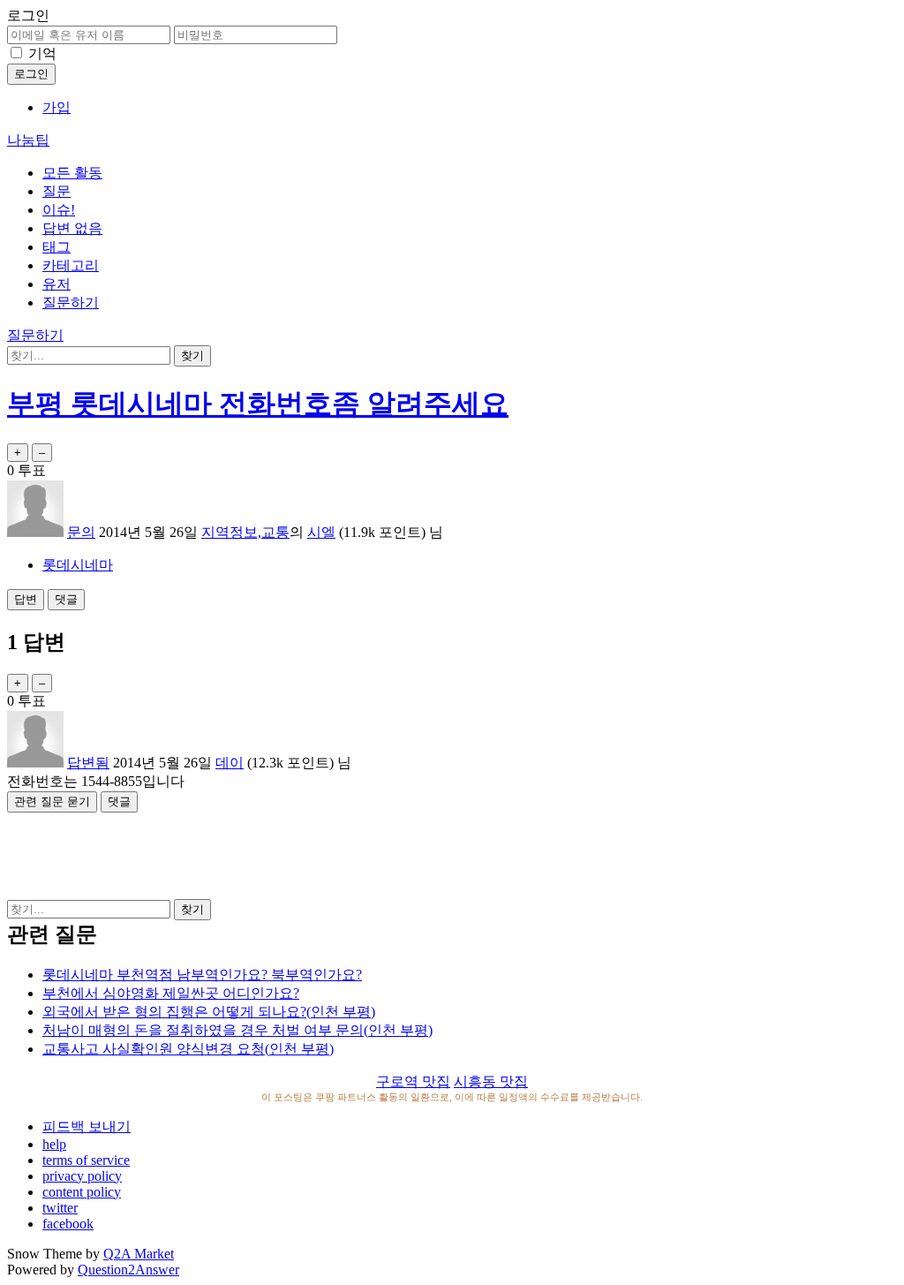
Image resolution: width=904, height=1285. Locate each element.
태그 (56, 246)
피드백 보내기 (86, 1126)
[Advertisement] (452, 852)
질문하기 (70, 302)
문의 (81, 532)
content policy (81, 1191)
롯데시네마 (77, 564)
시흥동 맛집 (491, 1081)
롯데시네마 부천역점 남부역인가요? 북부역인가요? (202, 974)
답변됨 (88, 762)
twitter (60, 1207)
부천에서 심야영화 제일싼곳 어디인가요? (170, 993)
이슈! (58, 209)
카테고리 (70, 265)
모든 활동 (72, 172)
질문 (56, 191)
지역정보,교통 (245, 532)
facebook (68, 1223)
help (54, 1144)
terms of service (86, 1160)
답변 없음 (72, 228)
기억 (42, 53)
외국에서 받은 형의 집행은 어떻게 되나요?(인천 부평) (208, 1011)
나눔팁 (28, 139)
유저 (56, 283)
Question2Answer (128, 1269)
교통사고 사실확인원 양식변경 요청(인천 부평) (188, 1048)
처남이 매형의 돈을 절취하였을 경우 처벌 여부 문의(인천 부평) (237, 1030)
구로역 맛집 (413, 1081)
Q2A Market (138, 1253)
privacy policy (82, 1175)
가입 (56, 107)
